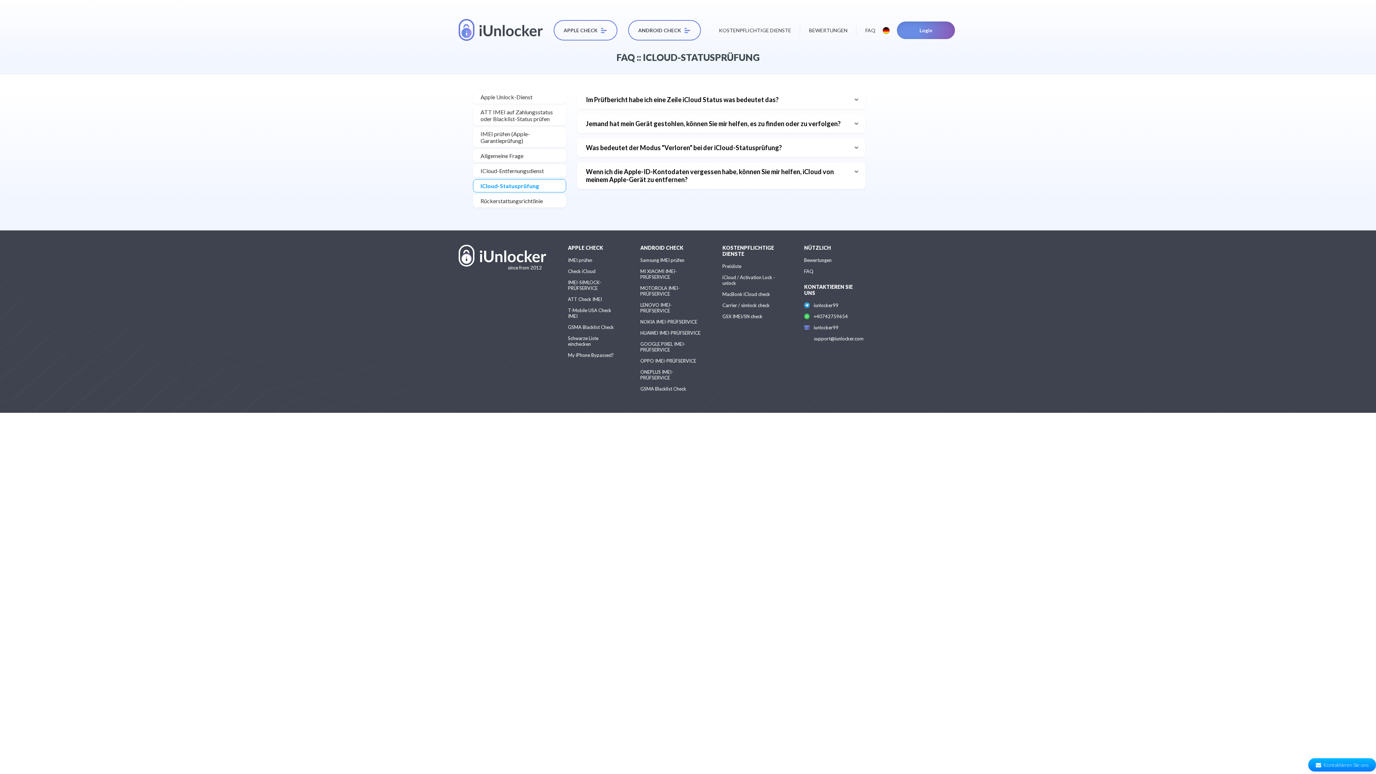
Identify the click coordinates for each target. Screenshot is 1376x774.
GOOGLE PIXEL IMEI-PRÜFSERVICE (662, 347)
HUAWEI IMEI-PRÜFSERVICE (670, 333)
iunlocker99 (826, 305)
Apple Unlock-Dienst (506, 97)
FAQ (870, 30)
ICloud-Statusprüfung (510, 185)
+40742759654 (831, 316)
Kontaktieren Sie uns (1346, 765)
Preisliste (731, 266)
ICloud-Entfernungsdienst (512, 170)
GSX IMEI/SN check (742, 316)
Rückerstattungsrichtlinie (512, 200)
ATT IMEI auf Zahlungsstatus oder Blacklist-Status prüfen (517, 115)
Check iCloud (582, 271)
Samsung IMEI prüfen (662, 260)
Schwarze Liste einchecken (583, 341)
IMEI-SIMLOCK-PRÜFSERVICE (584, 285)
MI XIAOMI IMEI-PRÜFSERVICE (658, 274)
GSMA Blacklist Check (591, 327)
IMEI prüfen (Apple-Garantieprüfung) (505, 137)
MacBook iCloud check (746, 294)
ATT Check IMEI (585, 299)
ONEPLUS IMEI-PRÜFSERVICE (656, 375)
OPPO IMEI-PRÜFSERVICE (668, 361)
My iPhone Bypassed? (591, 355)
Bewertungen (828, 30)
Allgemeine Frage (502, 155)
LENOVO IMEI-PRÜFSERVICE (656, 308)
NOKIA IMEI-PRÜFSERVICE (668, 322)
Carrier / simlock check (746, 305)
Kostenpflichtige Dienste (755, 30)
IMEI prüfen (580, 260)
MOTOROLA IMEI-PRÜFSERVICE (660, 291)
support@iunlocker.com (839, 338)
